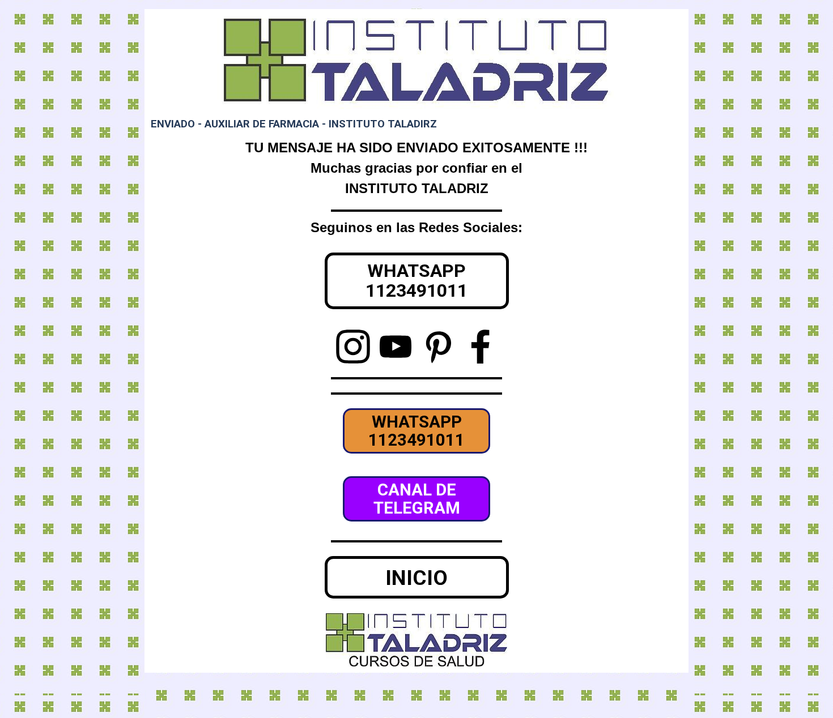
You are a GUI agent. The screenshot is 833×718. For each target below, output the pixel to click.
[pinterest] (438, 346)
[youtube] (395, 346)
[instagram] (353, 346)
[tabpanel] (416, 168)
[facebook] (480, 346)
